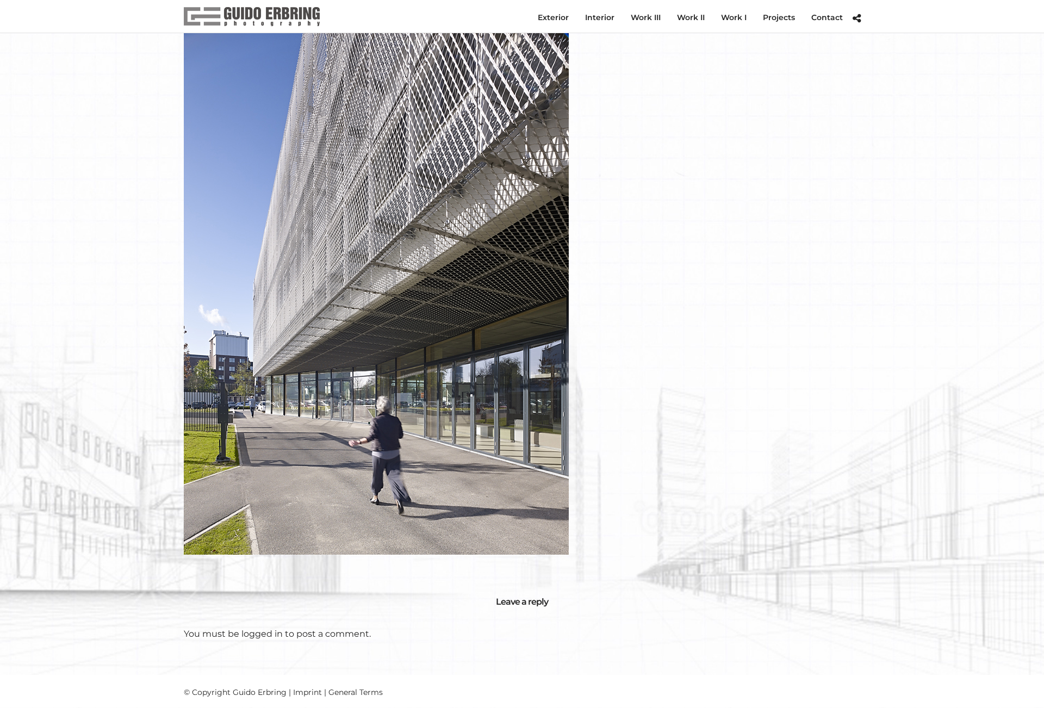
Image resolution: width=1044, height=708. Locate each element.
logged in (262, 634)
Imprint (307, 692)
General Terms (355, 692)
